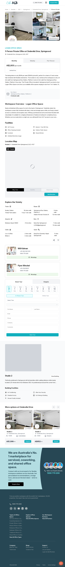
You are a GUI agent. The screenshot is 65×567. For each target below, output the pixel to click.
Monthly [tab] (14, 61)
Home (6, 9)
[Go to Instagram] (11, 508)
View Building (55, 376)
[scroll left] (53, 407)
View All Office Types (15, 537)
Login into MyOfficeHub (48, 552)
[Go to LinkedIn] (22, 508)
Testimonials (13, 549)
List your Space (46, 549)
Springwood (26, 9)
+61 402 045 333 (25, 251)
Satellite (32, 189)
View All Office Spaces (32, 518)
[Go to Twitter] (14, 508)
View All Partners (47, 518)
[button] (32, 26)
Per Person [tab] (50, 61)
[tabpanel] (32, 65)
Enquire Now (53, 2)
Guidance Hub (29, 549)
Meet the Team (13, 547)
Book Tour (32, 334)
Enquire (28, 441)
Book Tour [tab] (18, 282)
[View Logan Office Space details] (12, 40)
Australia (13, 9)
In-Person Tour (19, 295)
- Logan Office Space (33, 104)
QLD (19, 9)
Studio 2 (8, 376)
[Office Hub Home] (11, 2)
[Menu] (46, 2)
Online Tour (45, 295)
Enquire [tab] (46, 282)
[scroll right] (58, 407)
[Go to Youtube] (18, 508)
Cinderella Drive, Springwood (40, 9)
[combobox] (32, 300)
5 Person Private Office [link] (57, 9)
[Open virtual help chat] (61, 563)
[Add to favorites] (58, 240)
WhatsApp (33, 257)
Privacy (38, 565)
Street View (49, 189)
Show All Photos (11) (54, 38)
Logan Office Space (13, 48)
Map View (15, 189)
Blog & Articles (29, 547)
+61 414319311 (24, 268)
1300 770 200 (24, 253)
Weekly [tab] (32, 61)
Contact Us (45, 547)
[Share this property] (54, 240)
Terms (43, 565)
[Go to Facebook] (26, 508)
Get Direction (51, 194)
